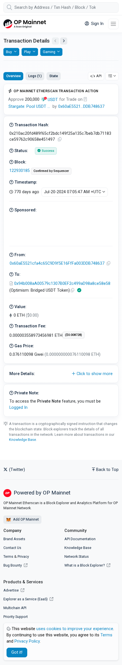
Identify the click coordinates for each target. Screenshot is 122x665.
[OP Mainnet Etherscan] (24, 24)
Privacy (23, 556)
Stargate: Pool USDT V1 (30, 106)
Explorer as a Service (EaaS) (26, 599)
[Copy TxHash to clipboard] (59, 139)
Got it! (16, 652)
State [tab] (53, 76)
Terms (8, 556)
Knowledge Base (22, 439)
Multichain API (14, 608)
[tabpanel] (61, 250)
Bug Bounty (12, 565)
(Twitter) (16, 469)
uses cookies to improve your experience (74, 628)
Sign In (97, 23)
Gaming (49, 52)
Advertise (11, 590)
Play (27, 52)
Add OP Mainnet (25, 519)
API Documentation (80, 539)
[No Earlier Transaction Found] (55, 41)
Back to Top (107, 469)
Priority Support (15, 617)
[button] (61, 374)
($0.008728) (73, 335)
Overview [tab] (13, 76)
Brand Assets (14, 539)
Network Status (76, 556)
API (99, 76)
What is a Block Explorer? (85, 565)
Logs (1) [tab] (35, 76)
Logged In (18, 407)
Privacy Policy (27, 641)
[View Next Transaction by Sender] (63, 41)
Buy (9, 52)
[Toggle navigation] (113, 24)
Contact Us (12, 548)
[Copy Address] (108, 263)
